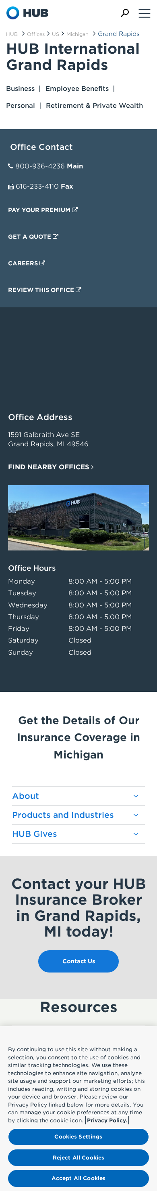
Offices (36, 34)
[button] (125, 13)
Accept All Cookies (78, 1178)
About (25, 796)
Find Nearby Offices (49, 467)
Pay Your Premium (40, 210)
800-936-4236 (40, 166)
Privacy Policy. (107, 1120)
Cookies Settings (78, 1137)
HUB (12, 34)
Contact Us (78, 961)
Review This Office (42, 290)
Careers (23, 263)
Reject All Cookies (78, 1158)
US (55, 34)
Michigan (77, 34)
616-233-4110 (37, 186)
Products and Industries (63, 815)
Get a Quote (30, 236)
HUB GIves (34, 834)
